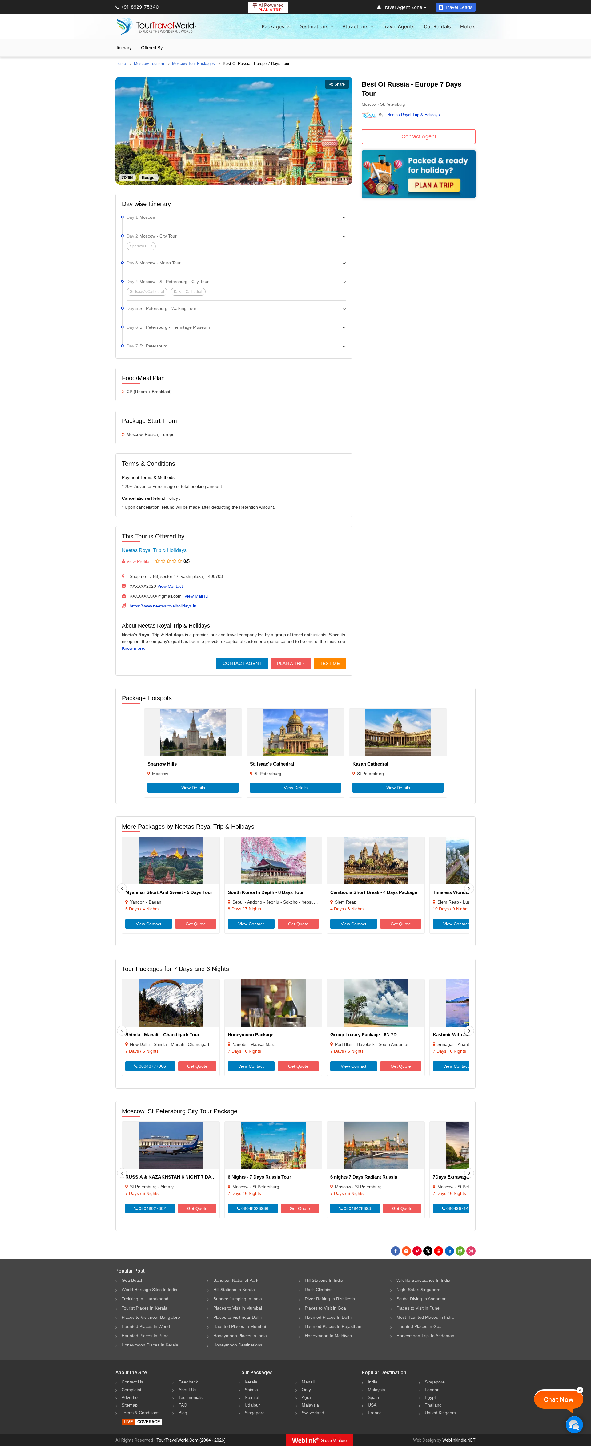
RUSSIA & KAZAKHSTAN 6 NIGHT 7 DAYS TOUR (178, 1177)
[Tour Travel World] (156, 26)
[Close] (580, 1390)
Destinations (313, 26)
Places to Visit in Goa (325, 1308)
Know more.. (134, 648)
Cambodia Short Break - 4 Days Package (373, 892)
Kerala (251, 1381)
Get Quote (196, 923)
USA (372, 1405)
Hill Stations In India (324, 1280)
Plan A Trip (290, 663)
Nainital (252, 1397)
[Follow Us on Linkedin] (449, 1251)
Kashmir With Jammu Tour (461, 1034)
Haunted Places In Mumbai (239, 1326)
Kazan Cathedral (370, 763)
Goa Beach (132, 1280)
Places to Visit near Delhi (237, 1317)
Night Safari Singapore (418, 1289)
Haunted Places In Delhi (328, 1317)
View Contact (170, 586)
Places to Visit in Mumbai (237, 1308)
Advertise (131, 1397)
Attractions (355, 26)
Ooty (306, 1389)
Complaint (131, 1389)
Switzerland (313, 1412)
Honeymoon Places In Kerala (150, 1344)
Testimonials (191, 1397)
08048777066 (152, 1066)
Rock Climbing (319, 1289)
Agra (306, 1397)
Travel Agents (398, 26)
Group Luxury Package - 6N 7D (363, 1034)
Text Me (330, 663)
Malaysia (310, 1405)
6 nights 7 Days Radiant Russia (363, 1177)
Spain (373, 1397)
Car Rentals (437, 26)
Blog (183, 1412)
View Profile (138, 561)
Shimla (251, 1389)
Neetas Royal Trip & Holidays (154, 550)
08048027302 (152, 1208)
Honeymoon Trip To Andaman (425, 1335)
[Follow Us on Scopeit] (460, 1251)
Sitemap (130, 1405)
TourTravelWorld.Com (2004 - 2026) (191, 1440)
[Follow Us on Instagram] (471, 1251)
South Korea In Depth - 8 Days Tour (266, 892)
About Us (187, 1389)
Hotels (468, 26)
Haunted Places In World (146, 1326)
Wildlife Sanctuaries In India (423, 1280)
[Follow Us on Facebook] (395, 1251)
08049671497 (459, 1208)
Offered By (152, 47)
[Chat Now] (574, 1424)
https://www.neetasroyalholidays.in (163, 605)
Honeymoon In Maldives (328, 1335)
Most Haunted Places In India (425, 1317)
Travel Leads (458, 7)
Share (339, 84)
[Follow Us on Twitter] (427, 1251)
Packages (273, 26)
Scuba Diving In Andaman (421, 1298)
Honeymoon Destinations (237, 1344)
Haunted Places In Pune (145, 1335)
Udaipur (252, 1405)
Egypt (430, 1397)
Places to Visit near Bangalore (151, 1317)
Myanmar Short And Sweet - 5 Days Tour (168, 892)
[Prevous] (122, 888)
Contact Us (132, 1381)
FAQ (183, 1405)
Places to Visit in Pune (418, 1308)
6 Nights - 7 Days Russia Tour (259, 1177)
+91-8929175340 (140, 7)
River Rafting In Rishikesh (330, 1298)
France (375, 1412)
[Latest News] (406, 1251)
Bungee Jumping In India (237, 1298)
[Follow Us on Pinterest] (417, 1251)
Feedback (188, 1381)
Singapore (255, 1412)
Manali (308, 1381)
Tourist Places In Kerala (144, 1308)
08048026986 (254, 1208)
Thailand (433, 1405)
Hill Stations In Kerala (234, 1289)
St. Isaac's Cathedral (272, 763)
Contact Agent (242, 663)
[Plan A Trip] (419, 196)
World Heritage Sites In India (149, 1289)
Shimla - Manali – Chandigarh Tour (162, 1034)
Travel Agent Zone (402, 7)
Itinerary (123, 47)
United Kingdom (440, 1412)
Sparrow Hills (162, 763)
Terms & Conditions (140, 1412)
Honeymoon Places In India (240, 1335)
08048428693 (357, 1208)
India (372, 1381)
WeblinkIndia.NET (459, 1440)
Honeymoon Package (250, 1034)
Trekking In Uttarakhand (145, 1298)
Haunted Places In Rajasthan (333, 1326)
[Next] (469, 888)
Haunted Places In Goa (419, 1326)
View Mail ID (196, 596)
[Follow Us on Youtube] (438, 1251)
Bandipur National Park (235, 1280)
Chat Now (558, 1399)
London (432, 1389)
